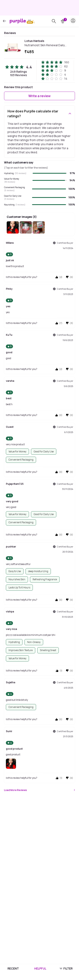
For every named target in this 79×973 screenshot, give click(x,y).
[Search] (53, 21)
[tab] (13, 968)
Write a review (39, 96)
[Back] (4, 21)
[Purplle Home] (18, 21)
